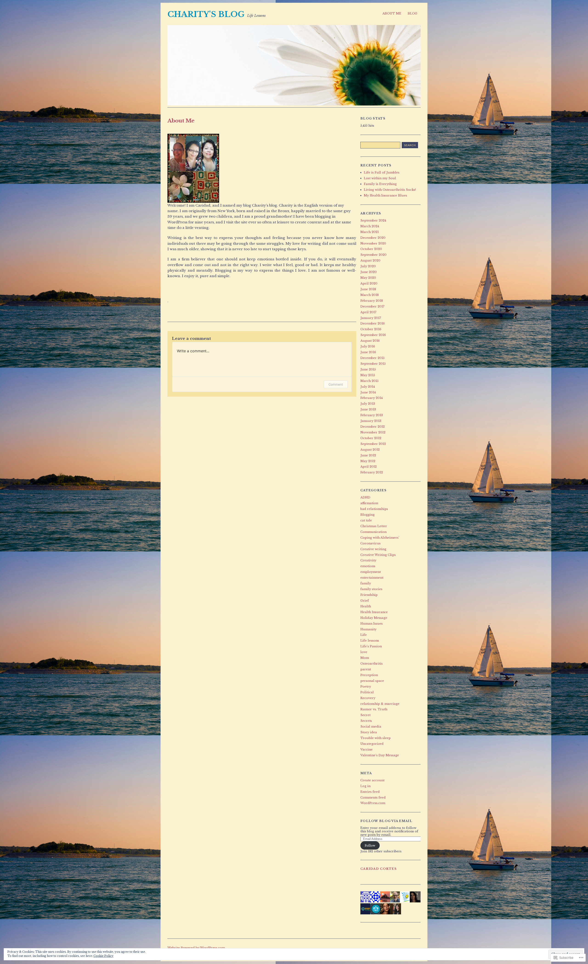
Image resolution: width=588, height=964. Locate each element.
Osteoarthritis (371, 663)
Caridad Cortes (378, 868)
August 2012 (370, 449)
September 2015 (373, 363)
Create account (372, 780)
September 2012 (373, 444)
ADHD (365, 497)
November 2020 (373, 243)
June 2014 (368, 392)
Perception (369, 675)
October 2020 (371, 249)
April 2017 (368, 312)
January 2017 (370, 318)
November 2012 (372, 432)
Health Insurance (374, 612)
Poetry (365, 686)
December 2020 (372, 237)
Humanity (368, 629)
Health (365, 606)
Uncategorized (372, 743)
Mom (364, 658)
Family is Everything (380, 184)
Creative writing (373, 549)
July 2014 (367, 386)
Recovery (367, 698)
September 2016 (373, 335)
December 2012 (372, 426)
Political (367, 692)
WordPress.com (372, 803)
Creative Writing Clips (378, 555)
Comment (335, 384)
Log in (365, 786)
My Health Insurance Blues (385, 195)
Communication (373, 532)
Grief (364, 600)
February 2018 (371, 300)
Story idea (368, 732)
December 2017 (372, 306)
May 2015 (367, 375)
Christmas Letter (373, 526)
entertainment (371, 577)
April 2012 (368, 466)
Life (363, 635)
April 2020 (368, 283)
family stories (371, 589)
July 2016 (367, 346)
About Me (391, 13)
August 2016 (370, 340)
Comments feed (373, 797)
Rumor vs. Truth (373, 709)
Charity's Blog (206, 14)
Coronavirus (370, 543)
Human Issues (371, 623)
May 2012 (367, 461)
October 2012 (370, 438)
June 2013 (368, 409)
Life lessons (369, 640)
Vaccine (366, 749)
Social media (370, 726)
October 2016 (370, 329)
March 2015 (369, 381)
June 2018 (368, 289)
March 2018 (369, 295)
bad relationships (374, 509)
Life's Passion (371, 646)
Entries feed (370, 791)
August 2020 (370, 260)
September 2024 (373, 220)
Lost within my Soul (380, 178)
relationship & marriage (379, 703)
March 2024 (369, 226)
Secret (365, 715)
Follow (370, 845)
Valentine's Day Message (379, 755)
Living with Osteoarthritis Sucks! (390, 189)
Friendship (369, 595)
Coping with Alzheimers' (379, 537)
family (365, 583)
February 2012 (371, 472)
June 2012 (368, 455)
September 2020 (373, 254)
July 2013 (367, 403)
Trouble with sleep (375, 738)
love (363, 652)
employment (370, 572)
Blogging (367, 514)
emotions (367, 566)
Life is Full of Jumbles (381, 172)
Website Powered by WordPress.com (196, 948)
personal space (372, 680)
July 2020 (368, 266)
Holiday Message (373, 618)
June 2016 (368, 352)
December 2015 (372, 358)
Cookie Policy (103, 956)
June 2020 (368, 272)
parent (365, 669)
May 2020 (368, 277)
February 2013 (371, 415)
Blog (412, 13)
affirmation (369, 503)
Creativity (368, 560)
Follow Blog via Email (386, 821)
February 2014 (371, 398)
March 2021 (369, 232)
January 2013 (370, 421)
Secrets (366, 720)
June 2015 (368, 369)
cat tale (366, 520)
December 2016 (372, 323)
